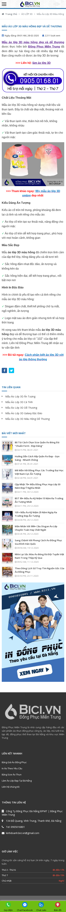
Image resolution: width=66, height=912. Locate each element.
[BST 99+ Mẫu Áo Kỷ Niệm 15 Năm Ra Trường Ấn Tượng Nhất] (7, 502)
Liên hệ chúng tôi (11, 786)
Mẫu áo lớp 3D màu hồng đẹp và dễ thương (33, 42)
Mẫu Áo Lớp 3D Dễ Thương (21, 407)
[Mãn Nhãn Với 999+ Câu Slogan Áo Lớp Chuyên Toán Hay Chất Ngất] (7, 530)
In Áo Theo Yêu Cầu (12, 768)
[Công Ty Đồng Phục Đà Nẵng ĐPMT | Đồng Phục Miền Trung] (33, 4)
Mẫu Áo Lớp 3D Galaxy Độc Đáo (23, 413)
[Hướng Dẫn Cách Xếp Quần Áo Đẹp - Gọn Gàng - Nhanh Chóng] (7, 460)
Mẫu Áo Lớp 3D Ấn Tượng (20, 396)
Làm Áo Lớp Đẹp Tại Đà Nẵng (17, 780)
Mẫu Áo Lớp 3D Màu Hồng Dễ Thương (27, 418)
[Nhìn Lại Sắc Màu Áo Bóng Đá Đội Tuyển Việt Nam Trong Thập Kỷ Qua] (7, 558)
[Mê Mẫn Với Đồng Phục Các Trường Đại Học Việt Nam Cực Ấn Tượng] (7, 474)
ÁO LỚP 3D (27, 14)
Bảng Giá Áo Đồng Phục (14, 762)
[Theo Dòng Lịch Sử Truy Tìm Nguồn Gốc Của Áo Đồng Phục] (7, 572)
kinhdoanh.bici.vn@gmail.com (22, 833)
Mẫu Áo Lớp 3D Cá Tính (19, 402)
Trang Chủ (11, 14)
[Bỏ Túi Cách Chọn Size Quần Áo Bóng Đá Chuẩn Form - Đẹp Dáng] (7, 446)
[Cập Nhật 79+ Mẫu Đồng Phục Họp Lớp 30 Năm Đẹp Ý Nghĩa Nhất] (7, 488)
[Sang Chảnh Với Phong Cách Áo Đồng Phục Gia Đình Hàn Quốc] (7, 544)
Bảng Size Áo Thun (11, 774)
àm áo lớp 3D (42, 62)
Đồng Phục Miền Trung (44, 46)
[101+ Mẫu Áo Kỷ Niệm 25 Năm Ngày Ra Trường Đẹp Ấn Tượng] (7, 516)
